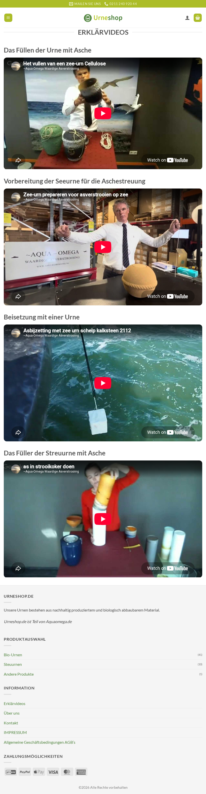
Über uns (12, 713)
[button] (8, 18)
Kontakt (11, 722)
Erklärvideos (14, 703)
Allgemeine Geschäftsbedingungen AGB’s (39, 742)
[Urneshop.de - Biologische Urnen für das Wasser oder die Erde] (103, 17)
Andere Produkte (19, 674)
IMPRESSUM (15, 732)
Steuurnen (13, 664)
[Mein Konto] (187, 17)
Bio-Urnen (13, 654)
